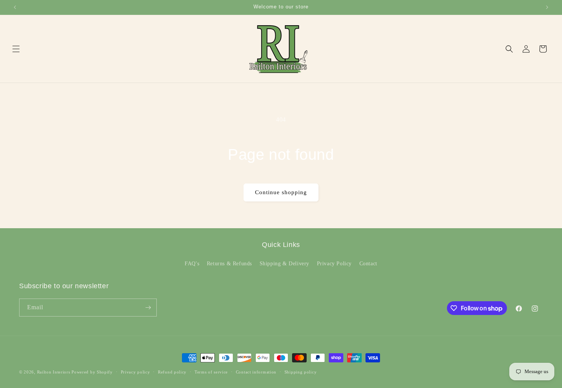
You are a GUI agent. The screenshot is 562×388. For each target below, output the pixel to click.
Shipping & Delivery (284, 263)
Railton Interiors (53, 372)
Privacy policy (135, 372)
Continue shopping (281, 192)
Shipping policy (300, 372)
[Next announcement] (547, 7)
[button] (16, 49)
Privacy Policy (334, 263)
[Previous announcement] (14, 7)
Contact (368, 263)
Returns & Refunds (229, 263)
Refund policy (172, 372)
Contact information (256, 372)
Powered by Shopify (92, 372)
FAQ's (192, 263)
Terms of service (211, 372)
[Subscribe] (148, 308)
